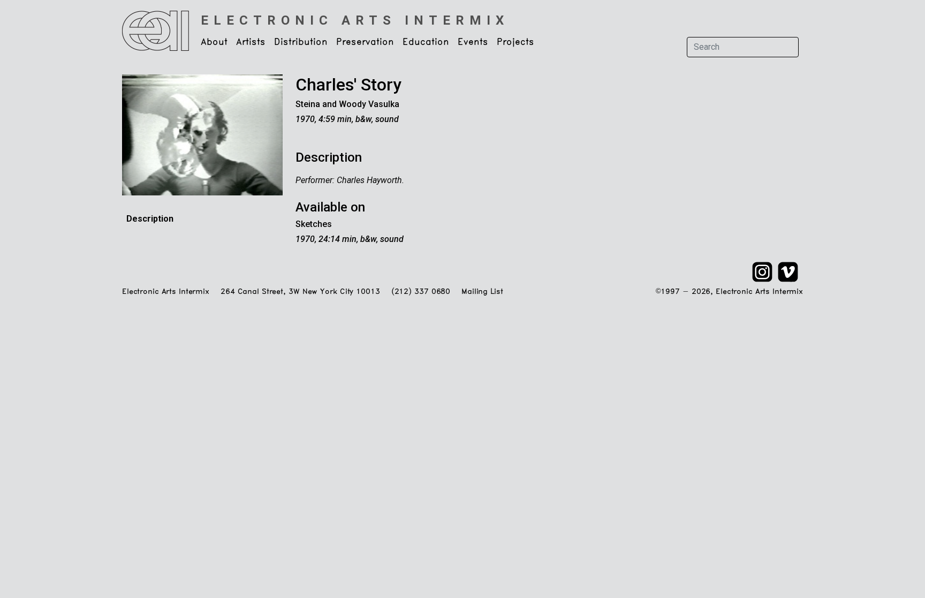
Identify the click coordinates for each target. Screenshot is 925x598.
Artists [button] (251, 42)
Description (149, 219)
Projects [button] (515, 42)
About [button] (214, 42)
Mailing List (482, 292)
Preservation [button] (365, 42)
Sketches (313, 224)
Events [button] (473, 42)
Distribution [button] (301, 42)
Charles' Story (348, 84)
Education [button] (426, 42)
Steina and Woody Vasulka (347, 104)
